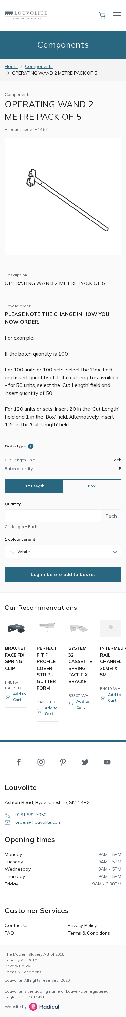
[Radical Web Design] (42, 1007)
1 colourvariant (20, 539)
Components (39, 66)
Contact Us (17, 925)
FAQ (9, 933)
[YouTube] (107, 761)
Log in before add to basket (63, 574)
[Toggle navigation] (117, 15)
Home (11, 66)
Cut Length (33, 485)
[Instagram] (41, 761)
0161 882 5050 (30, 815)
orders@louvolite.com (38, 822)
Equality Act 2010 (21, 960)
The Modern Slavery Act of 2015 (34, 954)
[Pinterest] (63, 761)
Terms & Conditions (89, 933)
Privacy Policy (82, 925)
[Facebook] (18, 761)
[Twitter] (85, 761)
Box (92, 485)
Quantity (13, 503)
